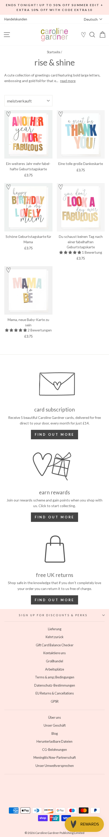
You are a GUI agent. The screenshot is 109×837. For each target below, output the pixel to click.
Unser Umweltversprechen (54, 766)
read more (68, 81)
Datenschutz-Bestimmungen (54, 685)
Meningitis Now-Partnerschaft (54, 757)
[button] (8, 114)
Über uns (54, 717)
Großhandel (54, 661)
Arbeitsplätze (54, 669)
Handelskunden (15, 19)
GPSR (55, 701)
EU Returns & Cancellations (54, 693)
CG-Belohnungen (54, 750)
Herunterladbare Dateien (54, 741)
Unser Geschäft (55, 725)
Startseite (53, 52)
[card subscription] (54, 384)
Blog (54, 733)
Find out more (55, 434)
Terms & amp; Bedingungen (54, 677)
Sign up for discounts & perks (53, 615)
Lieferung (54, 629)
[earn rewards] (54, 466)
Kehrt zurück (55, 637)
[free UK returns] (54, 549)
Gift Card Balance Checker (55, 645)
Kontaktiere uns (54, 653)
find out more (55, 517)
